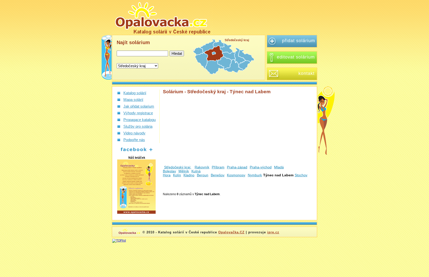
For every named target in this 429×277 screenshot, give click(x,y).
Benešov (217, 175)
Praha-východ (261, 167)
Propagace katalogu (139, 120)
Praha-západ (237, 167)
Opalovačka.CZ (231, 232)
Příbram (218, 167)
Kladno (188, 175)
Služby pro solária (137, 126)
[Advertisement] (267, 17)
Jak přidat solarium (138, 106)
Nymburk (255, 175)
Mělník (184, 171)
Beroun (202, 175)
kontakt (306, 73)
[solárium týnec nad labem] (162, 17)
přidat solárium (298, 40)
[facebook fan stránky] (134, 151)
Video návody (134, 133)
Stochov (301, 175)
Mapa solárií (133, 99)
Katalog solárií (134, 93)
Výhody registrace (138, 113)
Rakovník (202, 167)
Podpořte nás (134, 140)
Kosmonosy (236, 175)
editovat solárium (296, 57)
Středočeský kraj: (177, 167)
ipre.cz (273, 232)
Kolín (177, 175)
